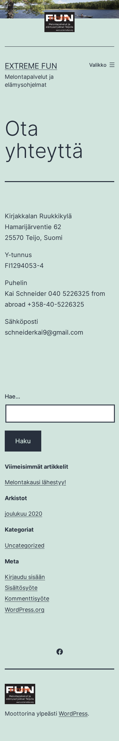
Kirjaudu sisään (25, 577)
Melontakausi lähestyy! (35, 482)
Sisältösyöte (21, 587)
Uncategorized (24, 545)
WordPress (73, 713)
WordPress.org (24, 609)
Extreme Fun (31, 66)
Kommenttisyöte (27, 598)
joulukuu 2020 (23, 513)
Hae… (12, 396)
